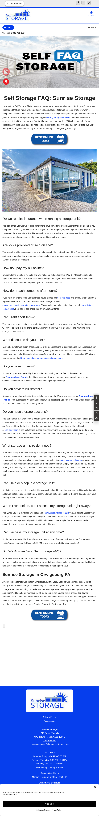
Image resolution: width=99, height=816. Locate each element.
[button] (95, 787)
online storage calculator (70, 460)
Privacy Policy (56, 810)
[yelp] (83, 3)
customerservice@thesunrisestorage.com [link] (21, 305)
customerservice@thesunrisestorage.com (49, 744)
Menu (93, 27)
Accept (49, 804)
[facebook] (78, 3)
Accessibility (49, 721)
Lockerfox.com (11, 430)
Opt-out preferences (43, 810)
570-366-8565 (63, 298)
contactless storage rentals (57, 513)
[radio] (6, 72)
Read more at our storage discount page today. (41, 358)
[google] (89, 3)
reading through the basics (58, 117)
